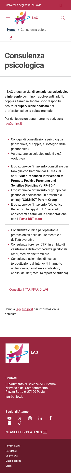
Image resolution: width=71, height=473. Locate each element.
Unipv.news (12, 456)
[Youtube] (9, 418)
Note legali (11, 451)
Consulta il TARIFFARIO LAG (28, 289)
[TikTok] (20, 422)
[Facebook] (50, 418)
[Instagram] (30, 418)
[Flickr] (9, 422)
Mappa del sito (13, 460)
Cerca (9, 465)
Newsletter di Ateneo (24, 432)
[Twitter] (20, 418)
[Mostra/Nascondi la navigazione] (8, 17)
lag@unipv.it (13, 123)
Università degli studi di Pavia (23, 5)
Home (11, 30)
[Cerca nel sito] (62, 17)
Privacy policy (13, 446)
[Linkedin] (40, 418)
